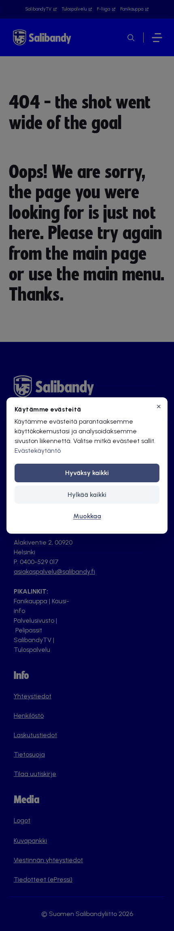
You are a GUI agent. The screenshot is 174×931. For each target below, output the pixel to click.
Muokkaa (87, 516)
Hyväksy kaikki (87, 473)
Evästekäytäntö (38, 450)
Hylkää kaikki (87, 494)
